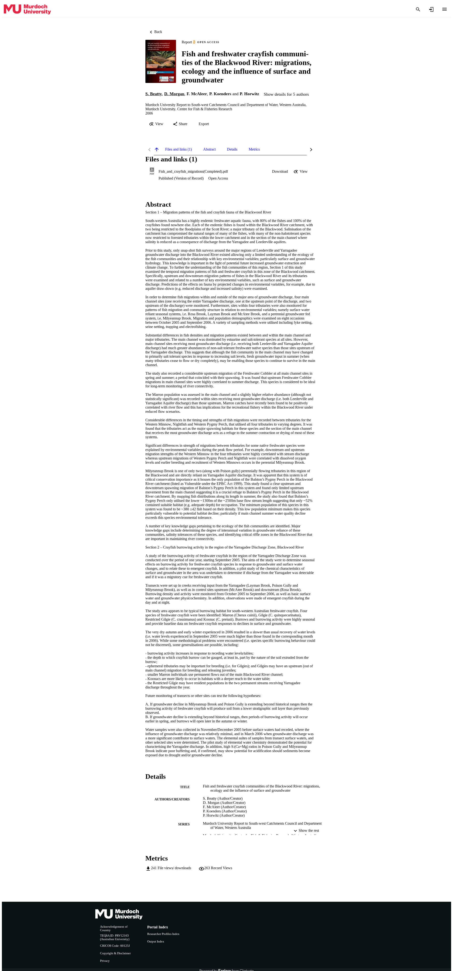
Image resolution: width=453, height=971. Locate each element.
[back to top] (156, 149)
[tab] (178, 149)
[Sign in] (431, 9)
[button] (280, 171)
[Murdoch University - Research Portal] (27, 9)
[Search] (418, 9)
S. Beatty (153, 93)
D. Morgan (174, 93)
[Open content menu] (444, 9)
